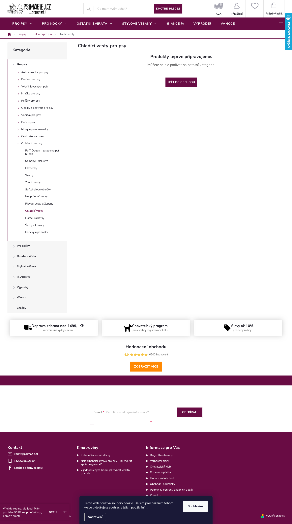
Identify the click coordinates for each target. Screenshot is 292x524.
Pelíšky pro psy (30, 101)
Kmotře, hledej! (168, 9)
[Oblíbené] (254, 8)
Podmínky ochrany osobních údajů (171, 490)
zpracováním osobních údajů (131, 422)
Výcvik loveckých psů (34, 86)
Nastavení (95, 517)
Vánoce (21, 297)
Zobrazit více (146, 366)
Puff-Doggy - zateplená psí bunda (42, 152)
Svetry (29, 175)
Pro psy (22, 64)
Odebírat (189, 412)
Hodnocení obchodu (162, 478)
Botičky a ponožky (36, 232)
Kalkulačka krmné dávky (95, 455)
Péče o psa (28, 122)
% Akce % (23, 277)
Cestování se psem (32, 136)
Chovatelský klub (160, 467)
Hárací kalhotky (34, 218)
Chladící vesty (34, 211)
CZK (219, 8)
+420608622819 (24, 461)
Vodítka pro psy (31, 115)
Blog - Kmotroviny (161, 455)
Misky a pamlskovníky (34, 129)
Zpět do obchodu (181, 82)
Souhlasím (195, 506)
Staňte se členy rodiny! (28, 468)
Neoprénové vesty (36, 196)
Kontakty (155, 495)
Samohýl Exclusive (36, 161)
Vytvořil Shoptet (275, 516)
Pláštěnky (31, 168)
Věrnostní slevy (159, 461)
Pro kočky (23, 246)
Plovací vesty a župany (39, 204)
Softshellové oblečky (38, 189)
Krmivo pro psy (30, 79)
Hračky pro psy (30, 93)
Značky (21, 308)
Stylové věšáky (26, 266)
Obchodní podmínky (162, 484)
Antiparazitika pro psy (34, 72)
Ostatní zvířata (26, 256)
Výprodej (22, 287)
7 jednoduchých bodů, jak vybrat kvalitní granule (105, 471)
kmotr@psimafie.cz (26, 454)
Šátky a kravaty (34, 225)
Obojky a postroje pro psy (37, 108)
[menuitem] (22, 23)
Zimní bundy (33, 182)
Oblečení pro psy (31, 143)
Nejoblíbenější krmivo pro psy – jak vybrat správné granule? (106, 462)
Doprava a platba (160, 472)
